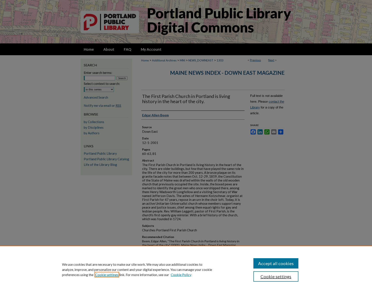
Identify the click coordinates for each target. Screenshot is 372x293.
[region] (186, 269)
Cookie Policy (181, 275)
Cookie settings (106, 275)
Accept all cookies (276, 263)
